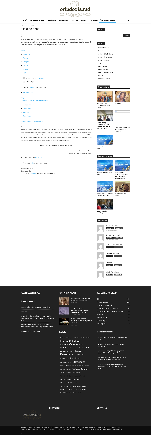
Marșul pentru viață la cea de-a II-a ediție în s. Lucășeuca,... (122, 129)
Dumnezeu (67, 354)
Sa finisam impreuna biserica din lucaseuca (98, 429)
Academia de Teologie (66, 338)
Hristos (80, 355)
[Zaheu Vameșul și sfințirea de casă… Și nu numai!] (105, 186)
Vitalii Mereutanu (112, 272)
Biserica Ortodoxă (70, 341)
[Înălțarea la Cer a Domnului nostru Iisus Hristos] (105, 96)
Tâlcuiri (100, 63)
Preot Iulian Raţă (112, 226)
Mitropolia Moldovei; (77, 365)
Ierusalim (62, 358)
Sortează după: (34, 101)
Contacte (101, 75)
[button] (127, 20)
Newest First (27, 105)
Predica (63, 389)
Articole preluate (103, 60)
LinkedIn (26, 69)
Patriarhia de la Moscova (66, 376)
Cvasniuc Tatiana (112, 253)
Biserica (88, 338)
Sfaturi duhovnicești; (65, 393)
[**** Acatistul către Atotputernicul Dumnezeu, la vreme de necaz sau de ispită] (64, 310)
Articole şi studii (37, 20)
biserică (63, 347)
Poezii (83, 20)
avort (82, 338)
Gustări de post (103, 69)
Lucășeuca (79, 362)
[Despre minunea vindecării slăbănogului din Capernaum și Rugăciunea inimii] (122, 165)
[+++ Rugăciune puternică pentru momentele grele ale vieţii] (64, 301)
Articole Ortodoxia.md (105, 54)
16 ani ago (40, 78)
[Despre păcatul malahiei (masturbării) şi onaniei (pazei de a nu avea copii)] (64, 321)
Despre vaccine (36, 429)
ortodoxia (68, 372)
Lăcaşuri (94, 20)
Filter (22, 98)
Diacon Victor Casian (113, 235)
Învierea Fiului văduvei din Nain (30, 331)
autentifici (33, 174)
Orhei (62, 372)
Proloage (74, 20)
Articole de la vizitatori (105, 57)
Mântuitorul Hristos (65, 369)
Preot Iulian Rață (77, 389)
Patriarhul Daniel (74, 382)
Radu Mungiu (102, 357)
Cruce (71, 351)
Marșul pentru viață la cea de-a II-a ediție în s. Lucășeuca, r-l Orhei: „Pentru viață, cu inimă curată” (37, 326)
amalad (100, 344)
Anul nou (76, 338)
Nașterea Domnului (80, 369)
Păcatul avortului (102, 427)
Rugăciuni (52, 20)
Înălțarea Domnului (26, 427)
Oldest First (27, 109)
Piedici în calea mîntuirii (73, 427)
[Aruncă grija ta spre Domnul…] (122, 186)
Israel (69, 362)
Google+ (26, 62)
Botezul (71, 347)
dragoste (78, 351)
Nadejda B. (110, 263)
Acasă (24, 20)
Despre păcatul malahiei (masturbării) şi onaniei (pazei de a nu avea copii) (112, 366)
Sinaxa (74, 393)
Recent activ (27, 116)
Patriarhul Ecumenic (65, 386)
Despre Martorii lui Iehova (41, 427)
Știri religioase (103, 51)
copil (87, 348)
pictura (84, 386)
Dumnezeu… (118, 103)
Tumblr (25, 65)
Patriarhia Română (80, 376)
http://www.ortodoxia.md (112, 230)
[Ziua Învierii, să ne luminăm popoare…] (105, 204)
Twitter (25, 58)
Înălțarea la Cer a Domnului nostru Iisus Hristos (103, 105)
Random (26, 112)
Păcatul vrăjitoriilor (114, 427)
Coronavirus (64, 351)
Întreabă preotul (107, 20)
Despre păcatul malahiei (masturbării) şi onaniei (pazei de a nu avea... (81, 321)
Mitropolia (68, 365)
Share (23, 50)
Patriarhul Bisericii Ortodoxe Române (70, 379)
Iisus (68, 358)
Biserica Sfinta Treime (105, 72)
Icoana (87, 355)
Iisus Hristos (76, 358)
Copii (83, 347)
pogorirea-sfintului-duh (57, 427)
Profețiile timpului (104, 79)
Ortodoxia (63, 20)
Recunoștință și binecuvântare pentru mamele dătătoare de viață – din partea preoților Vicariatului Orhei (37, 318)
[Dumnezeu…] (122, 96)
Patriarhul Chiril (64, 382)
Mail (24, 73)
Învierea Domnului (78, 429)
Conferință (77, 347)
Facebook (26, 54)
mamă (62, 365)
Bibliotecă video (103, 66)
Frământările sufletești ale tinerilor (52, 429)
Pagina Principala (104, 48)
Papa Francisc (76, 372)
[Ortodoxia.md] (75, 9)
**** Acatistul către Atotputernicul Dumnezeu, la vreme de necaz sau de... (80, 310)
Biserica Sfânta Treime (71, 344)
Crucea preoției (25, 429)
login (32, 87)
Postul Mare (67, 429)
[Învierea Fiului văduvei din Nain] (105, 140)
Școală (79, 393)
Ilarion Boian (63, 362)
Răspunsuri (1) (28, 93)
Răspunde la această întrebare (32, 121)
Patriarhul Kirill (77, 386)
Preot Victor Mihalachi (114, 244)
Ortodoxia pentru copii (88, 427)
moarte (87, 365)
